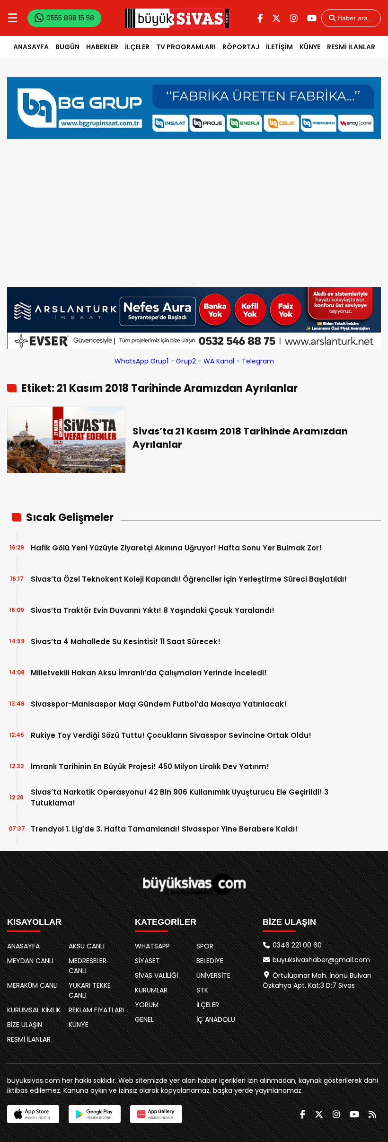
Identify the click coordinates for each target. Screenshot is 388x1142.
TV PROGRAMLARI (186, 47)
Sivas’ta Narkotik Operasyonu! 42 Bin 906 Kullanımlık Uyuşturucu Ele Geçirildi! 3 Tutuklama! (179, 797)
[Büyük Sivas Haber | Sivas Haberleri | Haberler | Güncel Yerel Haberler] (177, 18)
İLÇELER (137, 47)
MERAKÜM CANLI (32, 985)
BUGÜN (67, 47)
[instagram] (294, 18)
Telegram (258, 361)
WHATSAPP (152, 946)
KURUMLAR (151, 990)
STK (202, 990)
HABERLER (102, 47)
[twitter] (276, 18)
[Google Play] (95, 1114)
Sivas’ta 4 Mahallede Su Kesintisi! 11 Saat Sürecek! (125, 641)
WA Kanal (218, 361)
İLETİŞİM (279, 47)
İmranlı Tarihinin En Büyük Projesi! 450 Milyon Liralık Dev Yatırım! (150, 766)
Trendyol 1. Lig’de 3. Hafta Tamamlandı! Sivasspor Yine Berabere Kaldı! (164, 829)
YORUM (147, 1004)
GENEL (144, 1019)
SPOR (204, 946)
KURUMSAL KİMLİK (34, 1010)
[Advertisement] (194, 208)
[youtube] (312, 18)
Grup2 (186, 361)
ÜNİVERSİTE (213, 975)
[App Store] (33, 1114)
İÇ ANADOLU (215, 1019)
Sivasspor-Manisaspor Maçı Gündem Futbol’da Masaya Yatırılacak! (159, 704)
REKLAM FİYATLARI (96, 1010)
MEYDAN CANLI (30, 960)
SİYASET (147, 960)
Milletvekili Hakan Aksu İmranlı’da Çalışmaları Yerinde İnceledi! (149, 673)
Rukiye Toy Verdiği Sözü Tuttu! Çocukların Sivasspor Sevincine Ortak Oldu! (171, 735)
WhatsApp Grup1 (141, 361)
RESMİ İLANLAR (351, 47)
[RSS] (372, 1114)
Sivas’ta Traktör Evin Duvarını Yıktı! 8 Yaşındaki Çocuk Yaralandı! (152, 610)
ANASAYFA (31, 47)
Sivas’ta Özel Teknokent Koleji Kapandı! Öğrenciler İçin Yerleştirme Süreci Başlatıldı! (189, 579)
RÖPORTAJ (240, 47)
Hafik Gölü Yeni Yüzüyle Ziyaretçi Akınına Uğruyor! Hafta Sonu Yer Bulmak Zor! (176, 548)
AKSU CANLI (87, 946)
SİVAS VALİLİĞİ (156, 975)
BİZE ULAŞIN (24, 1024)
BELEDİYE (209, 960)
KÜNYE (310, 47)
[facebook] (260, 18)
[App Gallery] (156, 1114)
